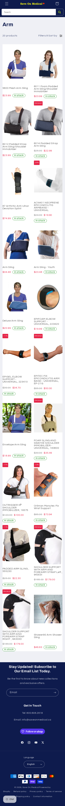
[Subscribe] (55, 692)
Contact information (42, 796)
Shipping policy (23, 796)
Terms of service (54, 791)
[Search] (59, 12)
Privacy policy (36, 791)
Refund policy (20, 791)
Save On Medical (31, 787)
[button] (6, 3)
